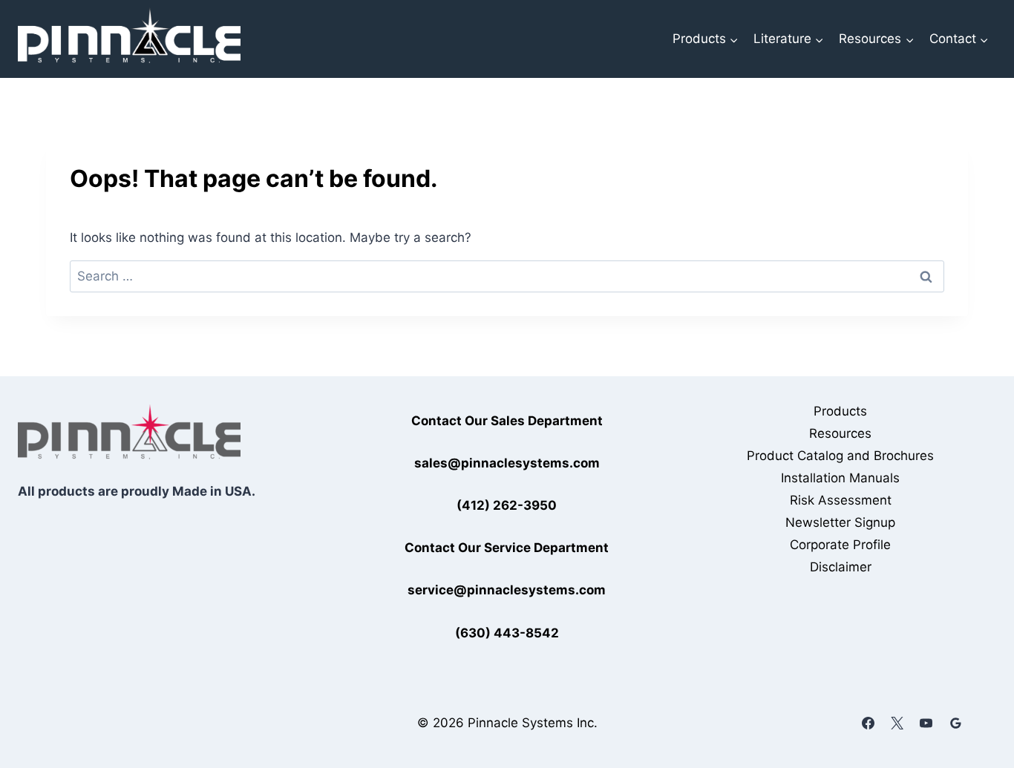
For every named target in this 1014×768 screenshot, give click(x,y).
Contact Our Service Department (507, 547)
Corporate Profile (840, 544)
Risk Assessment (841, 500)
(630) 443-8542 (507, 633)
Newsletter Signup (840, 522)
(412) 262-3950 (507, 505)
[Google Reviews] (955, 722)
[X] (897, 722)
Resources (840, 433)
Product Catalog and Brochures (840, 455)
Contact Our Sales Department (507, 420)
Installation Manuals (840, 477)
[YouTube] (926, 722)
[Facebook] (868, 722)
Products (840, 411)
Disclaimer (840, 566)
